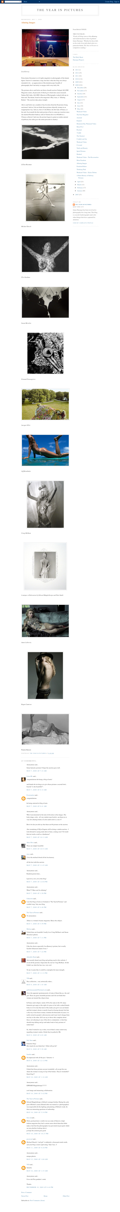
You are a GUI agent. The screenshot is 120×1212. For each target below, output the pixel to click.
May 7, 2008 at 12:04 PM (37, 882)
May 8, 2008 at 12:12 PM (37, 1060)
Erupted (79, 121)
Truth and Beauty (82, 148)
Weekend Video (82, 112)
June (79, 106)
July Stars (30, 1040)
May (79, 109)
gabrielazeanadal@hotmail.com (37, 990)
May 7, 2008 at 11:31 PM (37, 973)
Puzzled (79, 130)
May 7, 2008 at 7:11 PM (37, 938)
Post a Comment (26, 1192)
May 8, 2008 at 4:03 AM (37, 1035)
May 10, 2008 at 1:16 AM (37, 1077)
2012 (77, 73)
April (79, 182)
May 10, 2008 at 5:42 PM (37, 1093)
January (79, 191)
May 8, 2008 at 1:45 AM (37, 985)
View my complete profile (83, 223)
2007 (77, 194)
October (80, 94)
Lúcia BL (30, 776)
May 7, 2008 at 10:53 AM (37, 849)
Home (45, 1196)
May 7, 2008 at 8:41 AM (37, 806)
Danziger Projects (78, 60)
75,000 (79, 133)
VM (28, 978)
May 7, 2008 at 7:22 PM (37, 952)
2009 (77, 82)
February (80, 188)
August (79, 100)
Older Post (66, 1196)
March (79, 185)
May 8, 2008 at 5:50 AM (37, 1049)
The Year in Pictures (60, 10)
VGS (28, 1164)
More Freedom (81, 160)
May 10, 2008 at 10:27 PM (37, 1134)
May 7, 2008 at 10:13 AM (37, 837)
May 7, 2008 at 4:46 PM (37, 907)
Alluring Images (82, 163)
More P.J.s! (80, 127)
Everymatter (30, 795)
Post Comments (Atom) (37, 1200)
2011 (77, 76)
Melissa (29, 929)
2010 (77, 79)
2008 (77, 85)
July (78, 103)
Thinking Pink (81, 169)
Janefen (29, 1054)
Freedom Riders (82, 166)
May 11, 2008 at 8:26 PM (37, 1148)
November (80, 91)
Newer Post (24, 1196)
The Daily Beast (78, 57)
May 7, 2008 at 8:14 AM (37, 790)
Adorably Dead (31, 957)
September (80, 97)
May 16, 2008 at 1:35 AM (37, 1171)
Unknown (30, 898)
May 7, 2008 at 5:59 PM (37, 924)
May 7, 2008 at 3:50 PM (37, 893)
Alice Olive (30, 842)
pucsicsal (29, 1139)
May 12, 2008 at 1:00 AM (37, 1159)
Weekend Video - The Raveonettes (88, 157)
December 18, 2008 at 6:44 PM (40, 1187)
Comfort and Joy (82, 139)
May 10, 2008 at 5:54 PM (37, 1112)
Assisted (79, 118)
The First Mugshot (82, 115)
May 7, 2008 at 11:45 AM (37, 865)
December (80, 88)
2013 (77, 70)
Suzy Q (29, 1118)
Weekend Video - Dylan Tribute (87, 172)
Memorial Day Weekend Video (86, 124)
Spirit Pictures (81, 151)
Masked (79, 154)
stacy (28, 854)
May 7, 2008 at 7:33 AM (37, 771)
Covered (79, 145)
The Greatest (81, 136)
